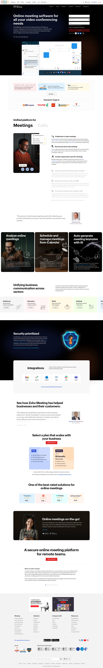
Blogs (72, 626)
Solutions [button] (63, 6)
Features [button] (51, 6)
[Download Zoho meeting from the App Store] (47, 640)
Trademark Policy (64, 663)
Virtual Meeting (18, 626)
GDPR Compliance (77, 663)
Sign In (99, 2)
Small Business (36, 622)
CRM (18, 2)
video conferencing (56, 140)
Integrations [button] (85, 6)
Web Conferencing (18, 624)
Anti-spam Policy (40, 663)
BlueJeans (54, 624)
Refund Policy (58, 663)
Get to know (21, 36)
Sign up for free (51, 442)
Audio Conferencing (19, 620)
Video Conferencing (19, 622)
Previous (1, 304)
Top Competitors (55, 618)
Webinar (34, 2)
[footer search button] (60, 659)
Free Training (74, 622)
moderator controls (22, 341)
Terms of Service (76, 27)
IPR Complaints (34, 663)
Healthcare (35, 627)
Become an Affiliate (75, 631)
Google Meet (55, 627)
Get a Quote (73, 627)
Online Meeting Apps (19, 633)
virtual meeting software (14, 267)
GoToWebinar (55, 626)
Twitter (83, 33)
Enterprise (35, 624)
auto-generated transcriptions (83, 264)
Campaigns (28, 2)
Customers (71, 6)
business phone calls (83, 173)
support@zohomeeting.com (23, 640)
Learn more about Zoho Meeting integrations (51, 386)
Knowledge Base (74, 618)
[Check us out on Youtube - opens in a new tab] (85, 640)
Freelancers (35, 618)
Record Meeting (18, 629)
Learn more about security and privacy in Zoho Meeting (26, 347)
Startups (35, 620)
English (88, 2)
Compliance (29, 663)
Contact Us (73, 629)
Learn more (6, 307)
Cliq (38, 2)
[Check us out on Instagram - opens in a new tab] (87, 640)
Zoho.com (5, 2)
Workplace (13, 2)
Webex (53, 622)
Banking (35, 629)
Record (53, 149)
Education (35, 626)
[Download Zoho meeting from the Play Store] (55, 640)
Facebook (78, 33)
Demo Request (74, 624)
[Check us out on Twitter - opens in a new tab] (80, 640)
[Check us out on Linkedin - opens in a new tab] (82, 640)
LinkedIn (81, 33)
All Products (43, 2)
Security (24, 663)
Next (102, 304)
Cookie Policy (71, 663)
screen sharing (71, 142)
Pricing (57, 6)
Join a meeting (94, 2)
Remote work (36, 631)
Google (76, 33)
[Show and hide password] (89, 19)
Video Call (17, 627)
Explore (51, 94)
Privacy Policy (82, 27)
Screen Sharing (18, 631)
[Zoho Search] (83, 2)
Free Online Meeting (19, 618)
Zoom (53, 620)
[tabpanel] (51, 574)
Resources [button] (78, 6)
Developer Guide (74, 620)
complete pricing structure (64, 474)
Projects (22, 2)
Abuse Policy (83, 663)
